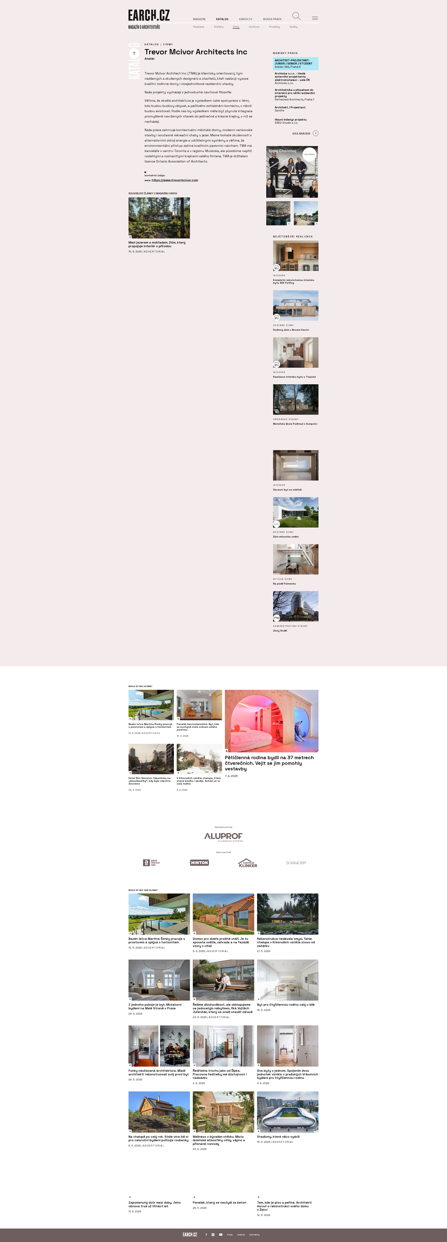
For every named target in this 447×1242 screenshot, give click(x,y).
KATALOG (152, 44)
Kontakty (254, 1234)
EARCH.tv (245, 19)
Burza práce (272, 19)
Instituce (254, 26)
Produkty (274, 26)
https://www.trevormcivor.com (175, 180)
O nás (230, 1234)
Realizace (198, 26)
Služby (293, 26)
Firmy (236, 26)
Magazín (199, 19)
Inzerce (241, 1234)
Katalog (222, 19)
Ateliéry (218, 26)
